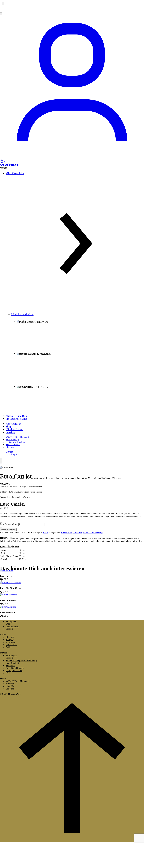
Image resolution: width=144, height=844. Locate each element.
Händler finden (14, 429)
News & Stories (13, 444)
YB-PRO (77, 532)
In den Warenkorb (8, 530)
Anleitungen (11, 655)
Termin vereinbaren (8, 9)
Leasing (10, 432)
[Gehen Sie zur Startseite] (9, 165)
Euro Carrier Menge (9, 524)
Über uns (10, 447)
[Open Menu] (1, 13)
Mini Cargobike (15, 173)
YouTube (10, 689)
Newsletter (10, 665)
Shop (9, 426)
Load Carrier (66, 532)
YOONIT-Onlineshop (93, 532)
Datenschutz (11, 644)
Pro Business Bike (16, 418)
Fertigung (10, 639)
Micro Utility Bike (17, 415)
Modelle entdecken (22, 314)
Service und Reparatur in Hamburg (21, 660)
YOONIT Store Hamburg (17, 437)
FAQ (8, 673)
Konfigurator (13, 423)
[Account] (72, 158)
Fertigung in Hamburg (15, 442)
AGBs (8, 647)
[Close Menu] (1, 462)
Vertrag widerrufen (14, 670)
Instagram (10, 683)
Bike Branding (12, 439)
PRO (45, 532)
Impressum (10, 642)
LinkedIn (10, 686)
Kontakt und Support (15, 668)
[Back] (1, 459)
